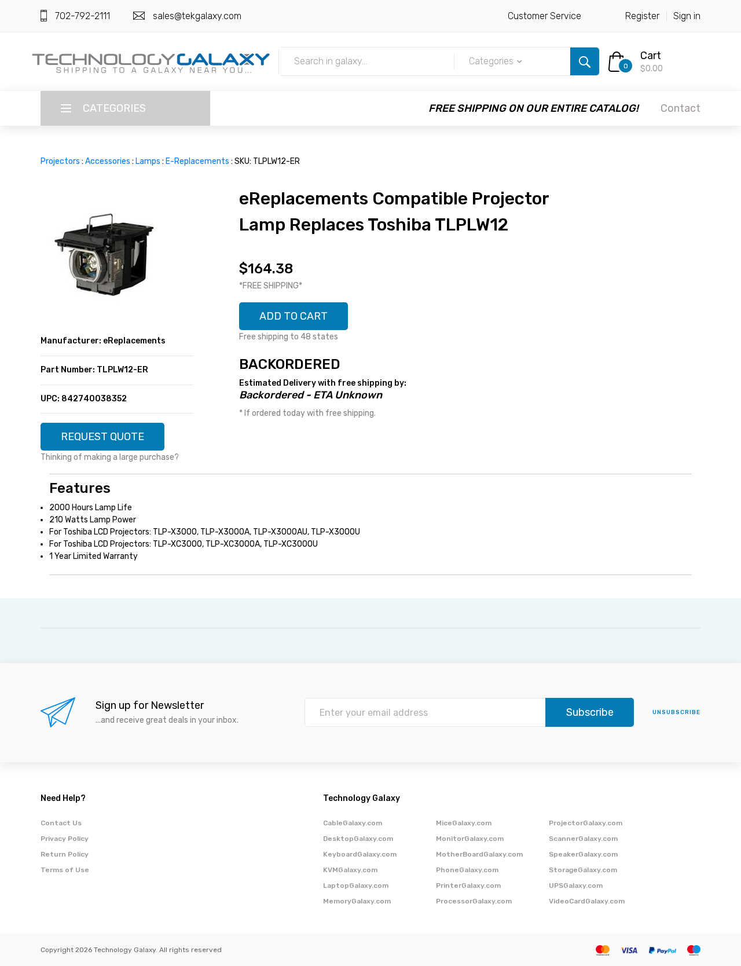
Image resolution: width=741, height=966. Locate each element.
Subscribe (590, 712)
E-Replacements (197, 161)
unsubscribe (676, 712)
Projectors (60, 161)
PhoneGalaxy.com (467, 870)
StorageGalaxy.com (583, 870)
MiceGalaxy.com (463, 823)
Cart (650, 55)
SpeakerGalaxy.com (583, 854)
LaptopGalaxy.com (355, 885)
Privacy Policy (65, 839)
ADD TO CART (293, 316)
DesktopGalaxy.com (358, 839)
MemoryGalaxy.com (357, 901)
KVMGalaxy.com (350, 870)
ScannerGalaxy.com (583, 839)
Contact (680, 108)
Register (642, 15)
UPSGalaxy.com (576, 885)
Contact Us (61, 823)
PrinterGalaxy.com (468, 885)
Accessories (107, 161)
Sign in (686, 15)
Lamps (147, 161)
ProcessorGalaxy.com (474, 901)
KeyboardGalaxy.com (360, 854)
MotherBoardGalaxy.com (479, 854)
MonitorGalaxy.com (470, 839)
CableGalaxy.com (352, 823)
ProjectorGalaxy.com (585, 823)
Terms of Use (65, 870)
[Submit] (584, 61)
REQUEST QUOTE (102, 436)
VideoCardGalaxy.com (587, 901)
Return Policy (65, 854)
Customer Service (544, 15)
